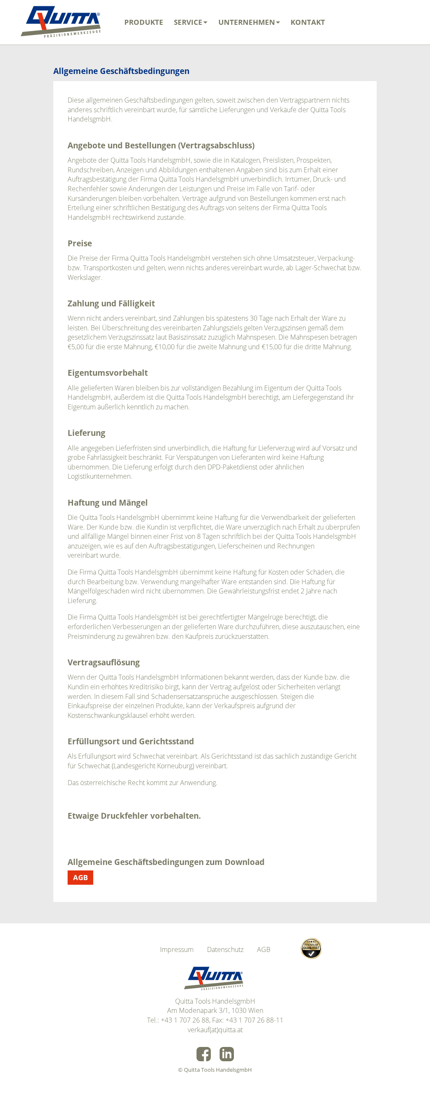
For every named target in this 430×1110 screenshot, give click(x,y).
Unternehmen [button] (246, 22)
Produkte (143, 22)
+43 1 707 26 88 (185, 1020)
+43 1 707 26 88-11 (254, 1020)
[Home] (63, 22)
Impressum (177, 949)
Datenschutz (225, 949)
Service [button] (188, 22)
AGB (80, 877)
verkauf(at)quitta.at (215, 1029)
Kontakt (308, 22)
